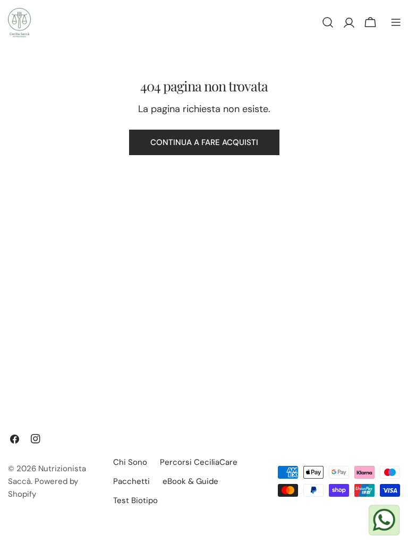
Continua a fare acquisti (204, 142)
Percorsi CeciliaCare (198, 462)
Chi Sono (130, 462)
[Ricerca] (327, 22)
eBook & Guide (190, 481)
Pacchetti (131, 481)
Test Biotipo (135, 500)
